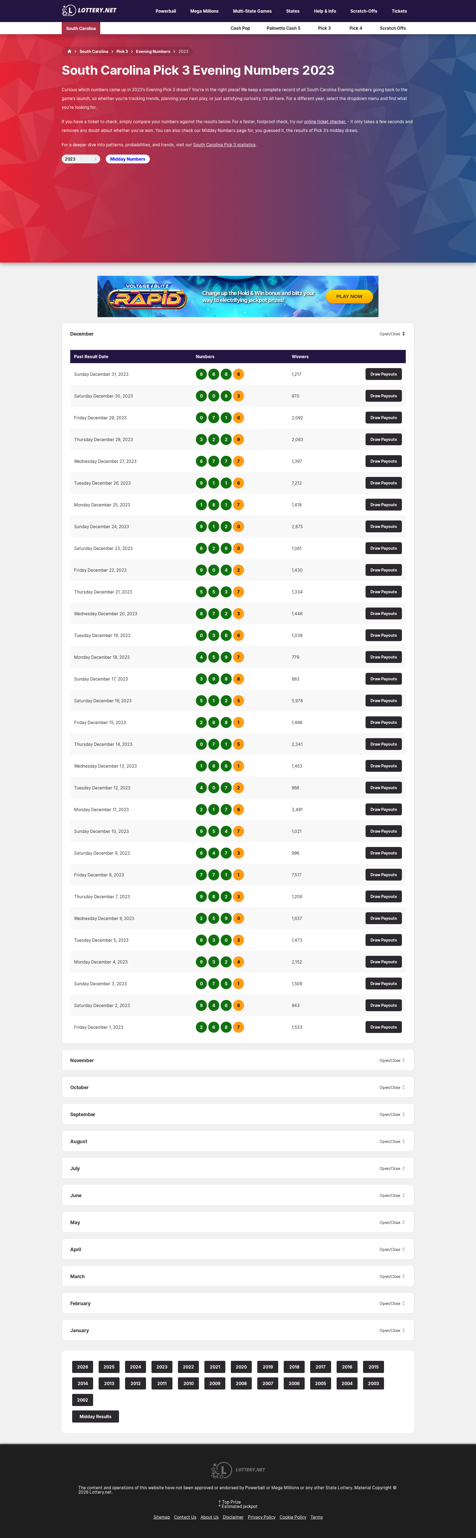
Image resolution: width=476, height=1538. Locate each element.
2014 (83, 1383)
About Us (210, 1517)
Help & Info (325, 11)
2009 (214, 1383)
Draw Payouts (383, 374)
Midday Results (96, 1416)
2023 (161, 1367)
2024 (135, 1367)
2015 (374, 1367)
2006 (294, 1383)
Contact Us (185, 1517)
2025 (109, 1367)
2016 (347, 1367)
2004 (347, 1383)
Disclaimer (233, 1517)
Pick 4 (356, 28)
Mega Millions (204, 11)
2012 (136, 1383)
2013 (109, 1383)
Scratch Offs (393, 28)
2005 (320, 1383)
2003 (373, 1383)
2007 (268, 1383)
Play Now (349, 296)
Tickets (399, 11)
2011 (162, 1383)
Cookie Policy (293, 1517)
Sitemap (161, 1517)
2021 (215, 1367)
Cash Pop (240, 28)
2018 (294, 1367)
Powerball (166, 11)
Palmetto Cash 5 (284, 28)
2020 (241, 1367)
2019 (268, 1367)
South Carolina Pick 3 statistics (224, 144)
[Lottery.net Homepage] (69, 51)
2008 (241, 1383)
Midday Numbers (127, 159)
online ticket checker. (325, 121)
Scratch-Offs (363, 11)
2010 (188, 1383)
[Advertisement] (238, 204)
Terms (316, 1517)
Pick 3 (324, 28)
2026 (82, 1367)
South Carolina (81, 28)
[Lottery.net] (89, 14)
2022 (188, 1367)
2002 (82, 1400)
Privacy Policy (261, 1517)
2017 (321, 1367)
